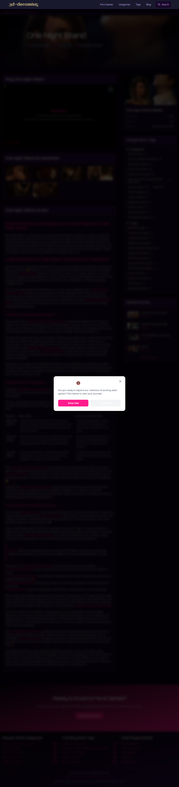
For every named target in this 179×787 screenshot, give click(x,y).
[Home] (23, 4)
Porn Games (106, 4)
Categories (124, 4)
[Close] (120, 381)
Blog (148, 4)
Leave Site (105, 403)
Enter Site (73, 403)
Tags (138, 4)
